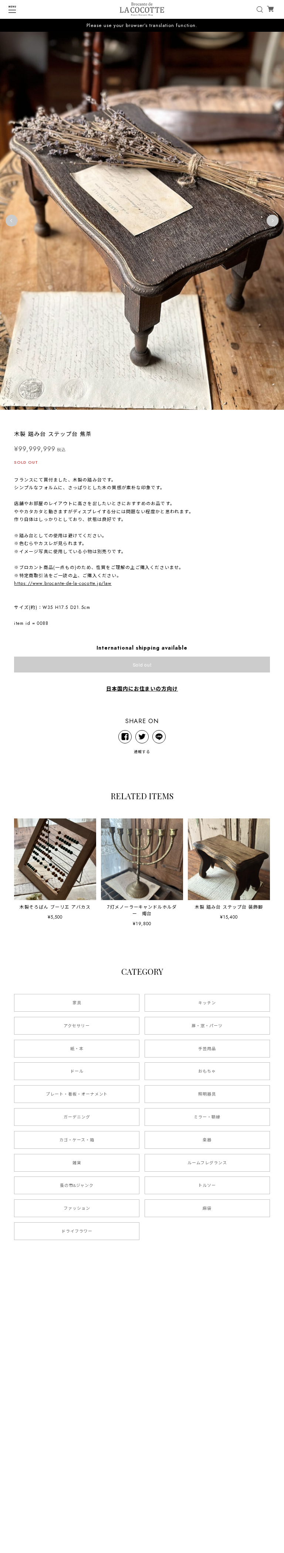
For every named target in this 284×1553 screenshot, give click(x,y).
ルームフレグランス (207, 1163)
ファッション (77, 1208)
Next (272, 221)
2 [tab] (116, 417)
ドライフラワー (76, 1231)
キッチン (207, 1003)
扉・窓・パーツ (207, 1026)
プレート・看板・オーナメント (77, 1094)
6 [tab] (146, 417)
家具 (76, 1003)
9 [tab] (168, 417)
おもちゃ (207, 1071)
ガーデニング (77, 1117)
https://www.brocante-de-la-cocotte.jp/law (62, 583)
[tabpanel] (142, 220)
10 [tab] (175, 417)
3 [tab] (123, 417)
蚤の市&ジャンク (77, 1185)
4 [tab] (131, 417)
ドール (77, 1071)
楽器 (207, 1140)
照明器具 (207, 1094)
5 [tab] (138, 417)
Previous (11, 221)
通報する (142, 752)
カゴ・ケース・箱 (76, 1140)
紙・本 (77, 1049)
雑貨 (76, 1163)
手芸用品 (207, 1049)
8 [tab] (160, 417)
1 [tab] (109, 417)
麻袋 (207, 1208)
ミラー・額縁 (207, 1117)
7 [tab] (153, 417)
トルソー (207, 1185)
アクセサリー (77, 1026)
